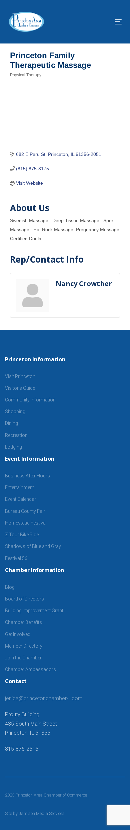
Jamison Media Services (42, 813)
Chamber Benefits (23, 622)
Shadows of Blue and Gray (33, 546)
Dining (11, 423)
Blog (10, 587)
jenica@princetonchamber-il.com (44, 698)
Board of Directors (24, 599)
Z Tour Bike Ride (22, 534)
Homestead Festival (26, 523)
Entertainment (19, 487)
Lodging (13, 447)
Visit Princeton (20, 376)
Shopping (15, 411)
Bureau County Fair (25, 511)
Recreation (16, 435)
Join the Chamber (23, 657)
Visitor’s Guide (20, 388)
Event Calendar (20, 499)
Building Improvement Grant (34, 610)
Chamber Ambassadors (30, 669)
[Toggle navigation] (103, 21)
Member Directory (23, 646)
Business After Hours (27, 475)
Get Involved (17, 634)
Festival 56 (16, 558)
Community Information (30, 399)
